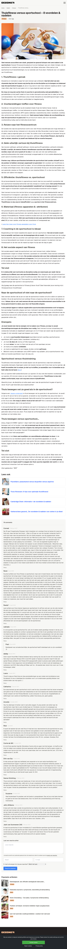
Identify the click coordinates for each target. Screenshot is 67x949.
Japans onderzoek (16, 393)
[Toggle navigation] (65, 3)
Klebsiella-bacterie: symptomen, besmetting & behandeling (30, 890)
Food (11, 916)
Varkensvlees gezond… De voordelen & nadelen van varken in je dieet (37, 512)
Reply (5, 567)
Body (11, 892)
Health (8, 8)
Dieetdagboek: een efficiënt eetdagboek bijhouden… (27, 882)
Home (2, 8)
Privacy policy (39, 946)
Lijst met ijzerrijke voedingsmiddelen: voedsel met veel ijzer (30, 914)
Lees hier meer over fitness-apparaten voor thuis (19, 224)
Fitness (14, 8)
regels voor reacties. (52, 855)
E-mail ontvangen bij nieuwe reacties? (15, 864)
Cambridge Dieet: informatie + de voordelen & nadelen (31, 502)
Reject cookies (28, 946)
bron (19, 370)
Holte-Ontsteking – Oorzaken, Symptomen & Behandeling (29, 898)
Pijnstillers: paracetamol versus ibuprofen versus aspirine (32, 482)
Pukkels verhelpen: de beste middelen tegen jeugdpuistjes (29, 906)
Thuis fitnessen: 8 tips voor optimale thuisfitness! (29, 492)
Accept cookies (34, 942)
